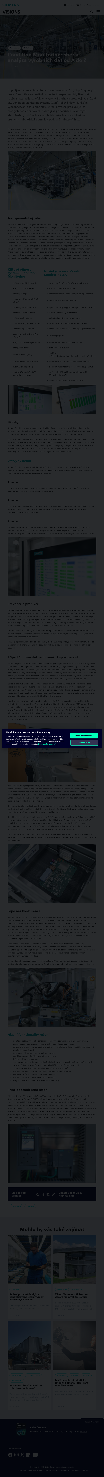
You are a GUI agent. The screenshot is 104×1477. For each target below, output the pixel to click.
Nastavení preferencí (47, 744)
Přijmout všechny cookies (84, 736)
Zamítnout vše (84, 743)
